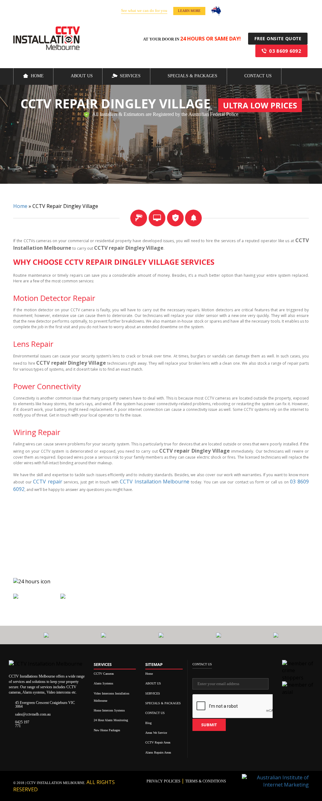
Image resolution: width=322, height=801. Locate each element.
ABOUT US (82, 76)
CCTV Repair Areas (157, 742)
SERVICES (130, 76)
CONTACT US (258, 76)
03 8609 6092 (285, 51)
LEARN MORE (189, 11)
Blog (148, 723)
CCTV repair (47, 481)
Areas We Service (156, 732)
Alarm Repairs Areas (158, 752)
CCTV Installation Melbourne (154, 481)
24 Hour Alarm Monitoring (111, 720)
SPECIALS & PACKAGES (192, 76)
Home (37, 76)
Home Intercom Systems (109, 710)
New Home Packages (107, 730)
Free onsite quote (278, 38)
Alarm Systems (103, 683)
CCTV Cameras (104, 673)
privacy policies (164, 781)
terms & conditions (205, 781)
